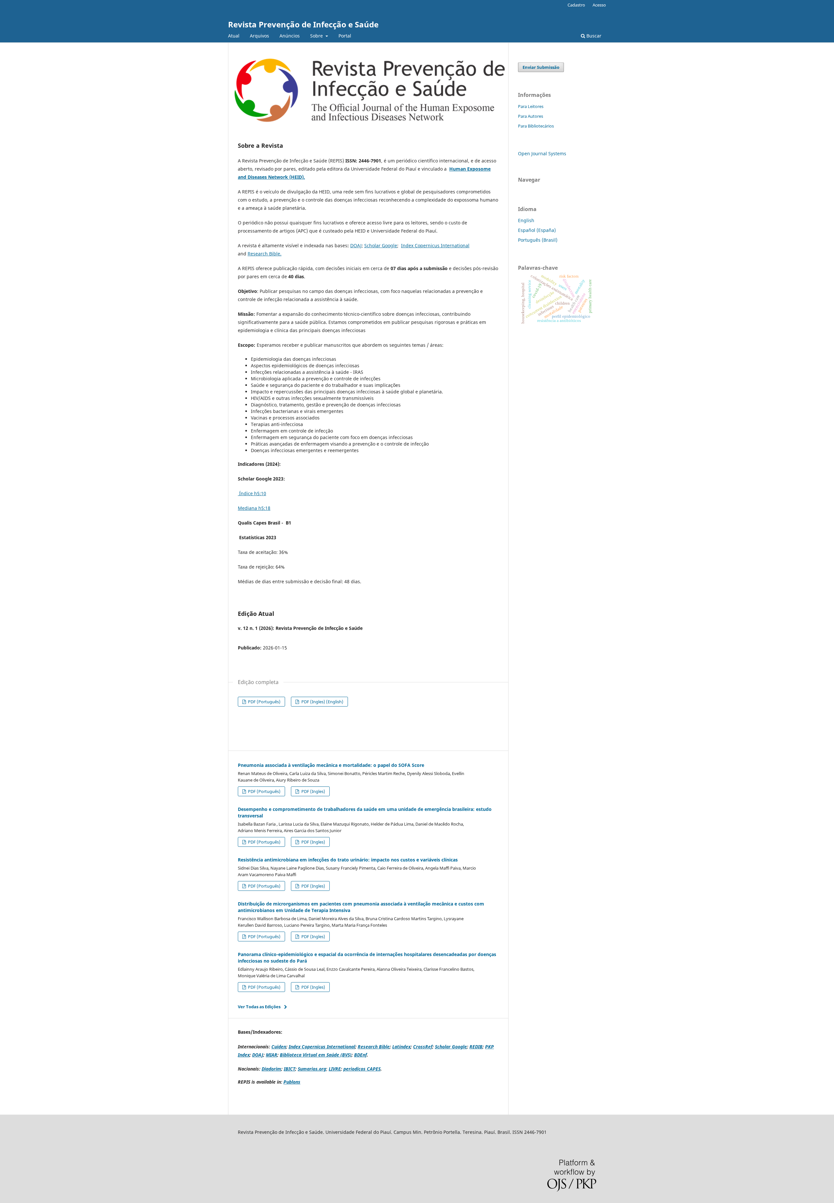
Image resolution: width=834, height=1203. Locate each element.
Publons (291, 1082)
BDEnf (360, 1055)
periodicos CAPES (362, 1069)
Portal (344, 36)
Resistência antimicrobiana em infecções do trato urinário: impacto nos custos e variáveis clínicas (348, 860)
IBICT (289, 1069)
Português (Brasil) (537, 240)
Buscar (593, 36)
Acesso (599, 5)
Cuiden (278, 1046)
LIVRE (335, 1069)
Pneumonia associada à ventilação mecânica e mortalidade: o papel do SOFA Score (331, 765)
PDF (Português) (263, 702)
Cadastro (576, 5)
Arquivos (259, 36)
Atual (233, 36)
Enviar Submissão (541, 67)
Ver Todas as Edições (259, 1007)
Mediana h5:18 (254, 508)
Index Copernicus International (435, 245)
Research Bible (374, 1046)
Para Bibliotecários (536, 126)
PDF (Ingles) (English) (321, 702)
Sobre (317, 36)
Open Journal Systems (542, 153)
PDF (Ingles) (312, 791)
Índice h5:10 (252, 493)
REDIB (475, 1046)
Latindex (401, 1046)
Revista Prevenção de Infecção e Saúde (303, 24)
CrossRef (422, 1046)
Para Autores (530, 116)
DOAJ (356, 245)
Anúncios (290, 36)
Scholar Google (380, 245)
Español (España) (537, 230)
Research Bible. (264, 254)
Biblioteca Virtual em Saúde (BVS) (316, 1055)
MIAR (271, 1055)
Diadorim (271, 1069)
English (526, 220)
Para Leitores (530, 106)
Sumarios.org (312, 1069)
